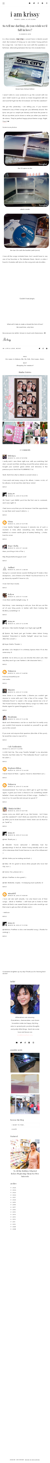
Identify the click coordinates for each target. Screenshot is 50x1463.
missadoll (12, 893)
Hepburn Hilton (14, 768)
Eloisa (10, 521)
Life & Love (10, 348)
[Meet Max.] (25, 1093)
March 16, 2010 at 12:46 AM (18, 786)
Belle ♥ (11, 594)
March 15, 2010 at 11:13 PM (18, 692)
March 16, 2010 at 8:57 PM (18, 810)
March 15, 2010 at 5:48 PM (18, 673)
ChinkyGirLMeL (14, 808)
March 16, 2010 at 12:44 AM (18, 770)
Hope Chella (13, 546)
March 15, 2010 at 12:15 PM (18, 623)
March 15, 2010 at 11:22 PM (18, 719)
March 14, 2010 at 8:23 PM (18, 496)
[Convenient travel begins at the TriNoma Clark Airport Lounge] (25, 1113)
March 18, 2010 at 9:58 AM (18, 895)
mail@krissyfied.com (24, 1035)
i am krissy (25, 14)
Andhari (11, 567)
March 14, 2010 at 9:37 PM (18, 523)
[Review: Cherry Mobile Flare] (25, 1072)
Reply (5, 487)
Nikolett (11, 690)
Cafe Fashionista (15, 746)
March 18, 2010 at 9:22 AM (18, 835)
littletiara (12, 456)
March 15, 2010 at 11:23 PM (13, 748)
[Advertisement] (25, 1260)
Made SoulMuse (32, 1460)
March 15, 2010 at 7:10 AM (17, 596)
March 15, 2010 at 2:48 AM (18, 569)
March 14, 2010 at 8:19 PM (17, 458)
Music (18, 348)
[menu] (4, 3)
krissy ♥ (11, 494)
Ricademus (12, 717)
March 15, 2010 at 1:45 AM (17, 548)
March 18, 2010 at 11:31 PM (18, 925)
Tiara (4, 121)
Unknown (12, 671)
